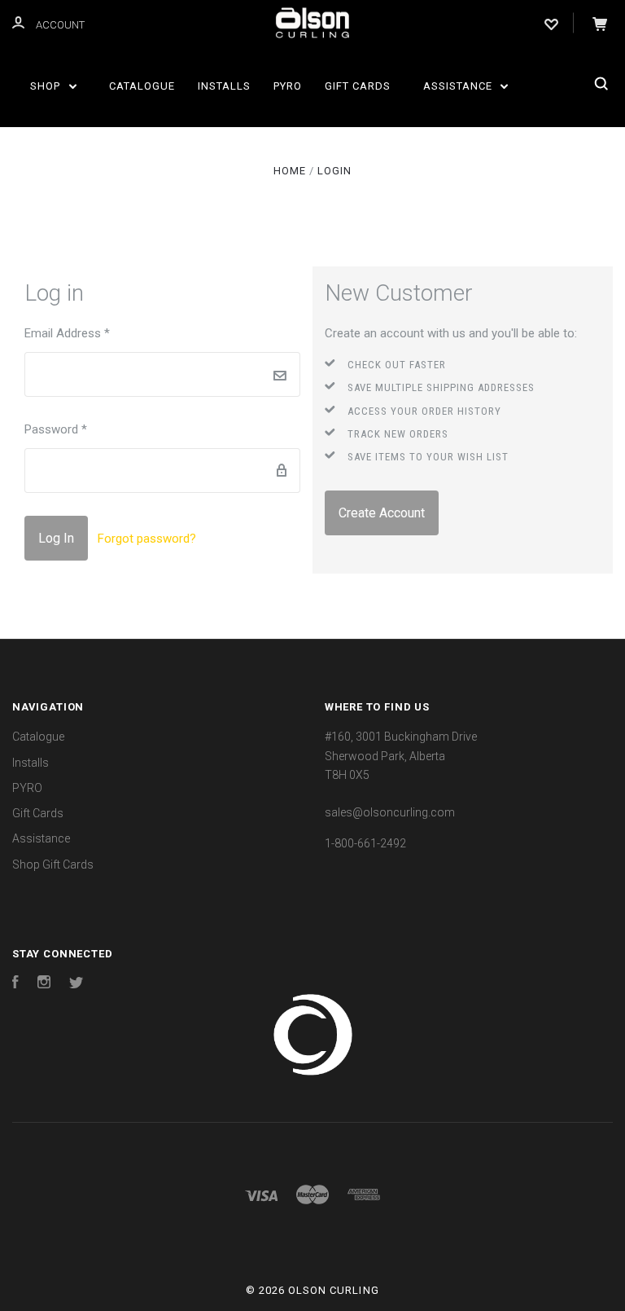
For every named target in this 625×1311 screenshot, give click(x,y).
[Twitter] (76, 984)
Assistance (459, 86)
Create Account (382, 513)
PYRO (287, 86)
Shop (46, 86)
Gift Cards (358, 86)
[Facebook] (15, 984)
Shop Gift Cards (53, 864)
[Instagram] (43, 984)
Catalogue (142, 86)
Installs (224, 86)
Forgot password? (147, 538)
